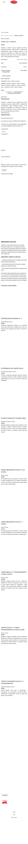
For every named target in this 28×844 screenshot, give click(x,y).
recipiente (7, 87)
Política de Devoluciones (6, 764)
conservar (7, 85)
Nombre (3, 150)
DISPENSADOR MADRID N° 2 (11, 318)
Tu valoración (4, 134)
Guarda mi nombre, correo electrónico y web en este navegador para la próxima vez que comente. (13, 165)
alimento (9, 83)
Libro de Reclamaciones (6, 767)
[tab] (9, 92)
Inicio (2, 35)
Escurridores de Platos (6, 371)
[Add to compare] (2, 316)
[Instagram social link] (4, 782)
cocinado (22, 83)
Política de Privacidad (5, 761)
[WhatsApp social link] (8, 90)
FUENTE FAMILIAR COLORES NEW (13, 418)
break (18, 83)
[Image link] (11, 775)
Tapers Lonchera (18, 35)
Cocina (6, 35)
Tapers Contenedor (5, 686)
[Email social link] (7, 90)
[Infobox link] (14, 712)
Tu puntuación (5, 129)
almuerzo (13, 83)
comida (3, 85)
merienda (23, 85)
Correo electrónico (6, 156)
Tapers (11, 35)
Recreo (12, 87)
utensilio (20, 87)
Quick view (2, 336)
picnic (2, 87)
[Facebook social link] (5, 90)
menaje (18, 85)
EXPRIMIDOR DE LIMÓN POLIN (12, 368)
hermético (13, 85)
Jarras (2, 475)
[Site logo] (14, 2)
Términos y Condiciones (6, 762)
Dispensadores (4, 321)
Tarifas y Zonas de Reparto (7, 765)
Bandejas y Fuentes (6, 421)
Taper (16, 87)
